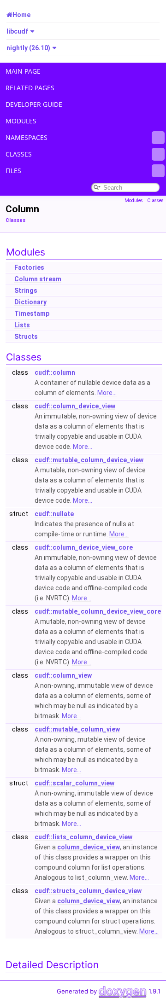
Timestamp (31, 313)
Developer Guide (34, 104)
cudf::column (55, 372)
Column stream (37, 279)
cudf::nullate (54, 513)
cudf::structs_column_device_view (88, 890)
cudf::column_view (63, 675)
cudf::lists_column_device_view (83, 837)
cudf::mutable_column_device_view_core (98, 611)
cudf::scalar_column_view (74, 783)
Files (13, 170)
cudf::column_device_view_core (84, 547)
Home (21, 14)
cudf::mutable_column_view (77, 729)
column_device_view (88, 847)
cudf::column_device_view (75, 406)
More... (107, 392)
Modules (21, 120)
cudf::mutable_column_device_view (89, 460)
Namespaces (26, 137)
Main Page (23, 71)
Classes (19, 154)
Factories (29, 267)
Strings (25, 290)
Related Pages (30, 87)
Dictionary (30, 302)
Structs (26, 336)
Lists (22, 325)
